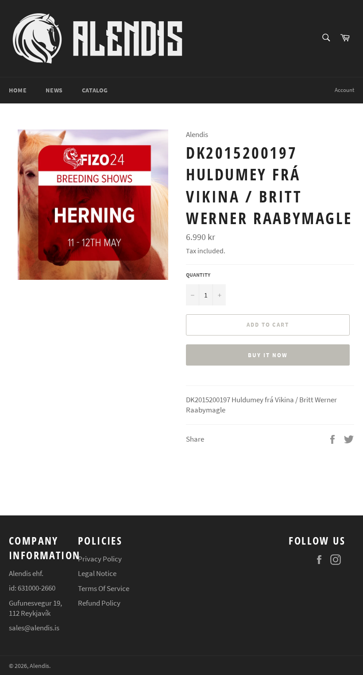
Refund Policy (99, 603)
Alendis (39, 666)
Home (18, 90)
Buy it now (268, 355)
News (54, 90)
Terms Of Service (103, 588)
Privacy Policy (100, 559)
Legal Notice (97, 573)
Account (344, 90)
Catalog (95, 90)
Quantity (198, 274)
